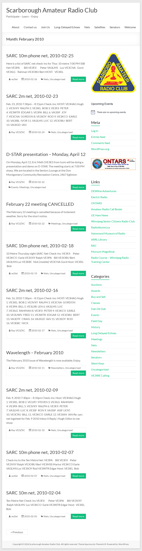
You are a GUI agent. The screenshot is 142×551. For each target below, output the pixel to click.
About (15, 27)
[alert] (113, 112)
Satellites (99, 27)
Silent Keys (97, 363)
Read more (78, 79)
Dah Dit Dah (98, 308)
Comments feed (100, 142)
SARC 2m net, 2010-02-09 (32, 390)
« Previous (17, 532)
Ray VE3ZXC (18, 132)
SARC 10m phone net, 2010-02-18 (40, 245)
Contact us (30, 27)
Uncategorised (57, 79)
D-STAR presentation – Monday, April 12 (46, 154)
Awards (95, 290)
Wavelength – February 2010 (34, 352)
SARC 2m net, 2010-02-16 (32, 290)
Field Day (96, 321)
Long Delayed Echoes (103, 333)
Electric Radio (99, 197)
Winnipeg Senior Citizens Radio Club (113, 221)
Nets (87, 27)
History (95, 327)
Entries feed (98, 136)
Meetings (24, 187)
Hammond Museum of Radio (108, 233)
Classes (95, 302)
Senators (115, 27)
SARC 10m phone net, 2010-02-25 (40, 55)
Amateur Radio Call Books (106, 209)
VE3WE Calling (100, 375)
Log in (94, 130)
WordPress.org (100, 149)
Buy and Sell (98, 296)
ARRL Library (99, 239)
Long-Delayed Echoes (67, 27)
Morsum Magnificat (103, 251)
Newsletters (57, 367)
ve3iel (14, 79)
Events (14, 187)
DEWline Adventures (103, 191)
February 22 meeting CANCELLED (40, 204)
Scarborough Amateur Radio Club (51, 10)
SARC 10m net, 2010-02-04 (33, 492)
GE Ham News (99, 215)
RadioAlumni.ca (100, 227)
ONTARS (96, 203)
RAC (94, 245)
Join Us (45, 27)
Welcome (130, 27)
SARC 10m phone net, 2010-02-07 (40, 452)
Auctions (96, 284)
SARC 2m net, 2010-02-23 (32, 96)
